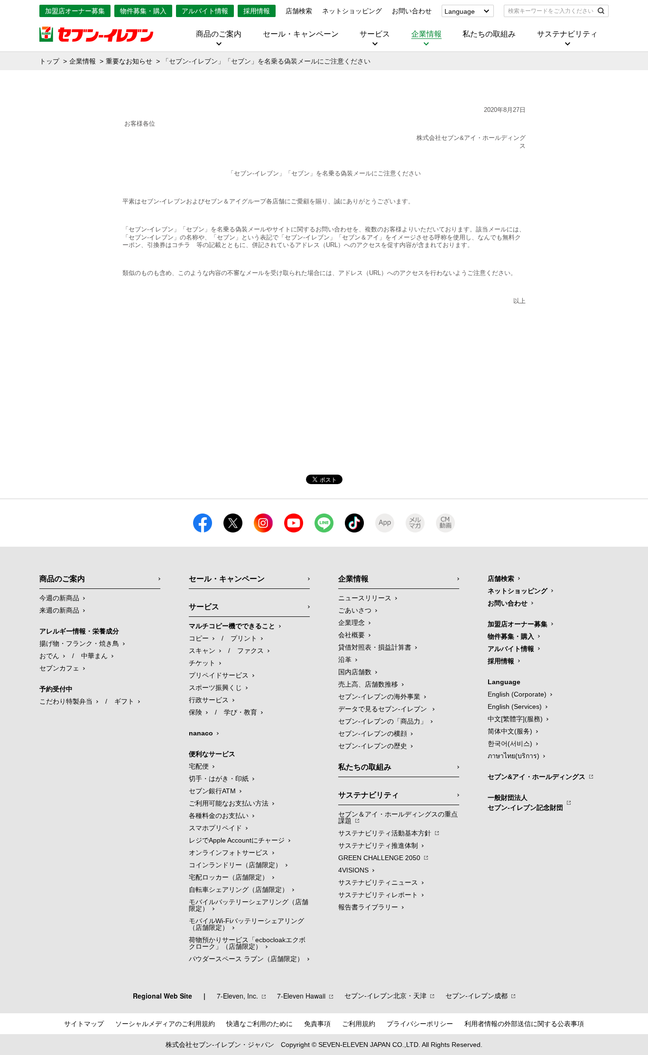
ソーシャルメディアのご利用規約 (165, 1023)
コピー (199, 638)
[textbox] (549, 11)
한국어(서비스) (510, 743)
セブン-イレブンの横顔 (372, 733)
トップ (49, 61)
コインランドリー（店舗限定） (235, 865)
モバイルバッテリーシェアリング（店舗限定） (248, 905)
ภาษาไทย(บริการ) (513, 756)
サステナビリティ (567, 34)
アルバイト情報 (205, 11)
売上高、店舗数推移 (368, 684)
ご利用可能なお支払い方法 (228, 803)
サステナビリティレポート (378, 895)
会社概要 (351, 635)
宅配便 (199, 766)
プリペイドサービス (219, 675)
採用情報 (256, 11)
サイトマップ (84, 1023)
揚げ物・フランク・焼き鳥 (79, 643)
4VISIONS (353, 870)
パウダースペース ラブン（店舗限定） (246, 959)
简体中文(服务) (510, 731)
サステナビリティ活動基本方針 (384, 833)
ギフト (124, 701)
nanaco (201, 733)
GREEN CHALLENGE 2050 (379, 858)
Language (459, 11)
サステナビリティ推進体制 (378, 845)
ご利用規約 (358, 1023)
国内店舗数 (354, 672)
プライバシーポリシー (420, 1023)
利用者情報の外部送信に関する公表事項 (524, 1023)
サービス (375, 34)
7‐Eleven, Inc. (237, 995)
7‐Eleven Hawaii (301, 995)
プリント (244, 638)
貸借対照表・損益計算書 (374, 647)
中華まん (94, 656)
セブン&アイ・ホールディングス (536, 776)
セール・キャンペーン (301, 34)
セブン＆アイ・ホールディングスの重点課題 (398, 817)
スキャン (202, 650)
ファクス (250, 650)
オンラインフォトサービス (228, 852)
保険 (195, 712)
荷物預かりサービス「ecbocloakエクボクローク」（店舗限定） (247, 943)
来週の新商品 (59, 610)
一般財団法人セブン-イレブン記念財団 (525, 802)
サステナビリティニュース (378, 882)
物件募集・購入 (143, 11)
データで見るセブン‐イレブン (383, 709)
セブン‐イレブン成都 (476, 996)
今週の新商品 (59, 598)
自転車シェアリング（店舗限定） (238, 889)
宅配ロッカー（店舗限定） (228, 877)
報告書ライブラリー (368, 907)
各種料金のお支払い (219, 815)
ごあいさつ (354, 610)
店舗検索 (299, 11)
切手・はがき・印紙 (219, 778)
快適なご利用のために (259, 1023)
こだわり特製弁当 (66, 701)
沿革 (345, 659)
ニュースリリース (364, 598)
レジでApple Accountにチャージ (237, 840)
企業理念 (351, 622)
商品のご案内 (218, 34)
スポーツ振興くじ (215, 687)
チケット (202, 663)
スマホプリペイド (215, 828)
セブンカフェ (59, 668)
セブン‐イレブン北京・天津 (385, 996)
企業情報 (426, 34)
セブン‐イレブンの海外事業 (379, 696)
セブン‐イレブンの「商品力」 (382, 721)
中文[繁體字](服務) (515, 719)
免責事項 (317, 1023)
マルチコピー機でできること (232, 626)
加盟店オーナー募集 (75, 11)
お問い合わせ (412, 11)
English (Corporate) (517, 694)
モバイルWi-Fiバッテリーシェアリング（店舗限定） (246, 924)
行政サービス (209, 700)
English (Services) (515, 706)
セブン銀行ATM (212, 791)
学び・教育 (240, 712)
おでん (49, 656)
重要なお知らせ (129, 61)
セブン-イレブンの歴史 (372, 746)
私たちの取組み (489, 34)
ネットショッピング (352, 11)
